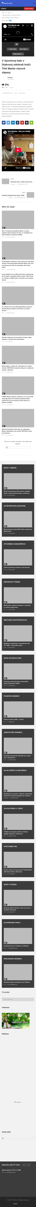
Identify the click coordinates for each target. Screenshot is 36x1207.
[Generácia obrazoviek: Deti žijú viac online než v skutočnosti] (18, 746)
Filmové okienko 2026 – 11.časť (14, 719)
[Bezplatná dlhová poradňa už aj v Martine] (18, 972)
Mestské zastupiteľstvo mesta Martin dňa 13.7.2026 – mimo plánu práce (17, 644)
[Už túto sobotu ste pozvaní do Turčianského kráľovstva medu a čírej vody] (18, 860)
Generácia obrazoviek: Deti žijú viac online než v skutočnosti (17, 756)
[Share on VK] (27, 122)
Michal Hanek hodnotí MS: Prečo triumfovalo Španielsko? (18, 530)
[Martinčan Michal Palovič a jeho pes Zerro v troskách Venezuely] (18, 898)
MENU (4, 8)
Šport (16, 93)
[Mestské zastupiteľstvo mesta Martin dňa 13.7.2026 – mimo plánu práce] (18, 633)
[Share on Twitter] (8, 122)
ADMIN (15, 1203)
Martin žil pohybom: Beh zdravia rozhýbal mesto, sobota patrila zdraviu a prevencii (17, 492)
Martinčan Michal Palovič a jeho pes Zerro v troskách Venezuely (17, 909)
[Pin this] (22, 122)
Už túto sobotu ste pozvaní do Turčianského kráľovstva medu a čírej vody (18, 870)
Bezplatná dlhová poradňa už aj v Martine (17, 982)
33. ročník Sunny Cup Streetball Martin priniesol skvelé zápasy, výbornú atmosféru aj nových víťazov (17, 308)
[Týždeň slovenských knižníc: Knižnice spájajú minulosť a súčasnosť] (18, 822)
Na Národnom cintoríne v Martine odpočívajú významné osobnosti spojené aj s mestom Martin (18, 794)
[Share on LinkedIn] (13, 122)
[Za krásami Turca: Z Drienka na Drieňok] (18, 936)
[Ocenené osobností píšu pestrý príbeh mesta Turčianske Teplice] (18, 671)
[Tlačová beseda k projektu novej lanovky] (18, 557)
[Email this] (31, 122)
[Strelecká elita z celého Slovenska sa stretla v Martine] (18, 181)
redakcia (10, 77)
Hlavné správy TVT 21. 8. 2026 (11, 1170)
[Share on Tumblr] (17, 122)
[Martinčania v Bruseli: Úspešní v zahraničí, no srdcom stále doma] (18, 595)
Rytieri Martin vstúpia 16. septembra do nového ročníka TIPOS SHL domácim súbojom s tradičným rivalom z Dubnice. (18, 368)
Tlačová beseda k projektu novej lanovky (17, 567)
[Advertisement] (18, 1057)
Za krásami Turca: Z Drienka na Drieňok (16, 946)
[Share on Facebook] (4, 122)
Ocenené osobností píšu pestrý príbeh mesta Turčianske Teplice (16, 682)
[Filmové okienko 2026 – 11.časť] (18, 709)
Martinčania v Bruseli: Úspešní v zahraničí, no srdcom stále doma (17, 606)
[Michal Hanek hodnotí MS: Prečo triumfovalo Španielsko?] (18, 519)
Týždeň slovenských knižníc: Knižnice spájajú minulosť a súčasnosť (16, 832)
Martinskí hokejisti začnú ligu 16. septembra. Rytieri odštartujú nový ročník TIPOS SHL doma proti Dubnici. (17, 431)
